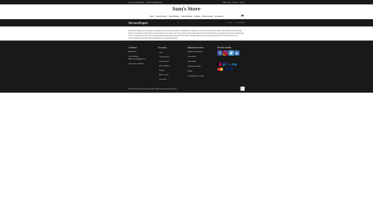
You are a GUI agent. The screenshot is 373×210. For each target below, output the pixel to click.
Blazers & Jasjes (164, 74)
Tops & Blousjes (164, 61)
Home (230, 22)
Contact (242, 2)
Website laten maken (162, 89)
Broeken (161, 70)
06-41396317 (134, 56)
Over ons (235, 2)
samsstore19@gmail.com (154, 2)
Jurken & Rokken (164, 65)
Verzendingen (192, 61)
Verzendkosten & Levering (196, 76)
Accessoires (163, 79)
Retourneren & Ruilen (194, 66)
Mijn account (227, 2)
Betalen (190, 71)
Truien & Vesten (164, 57)
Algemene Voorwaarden (195, 51)
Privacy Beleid (192, 56)
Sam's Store (186, 9)
